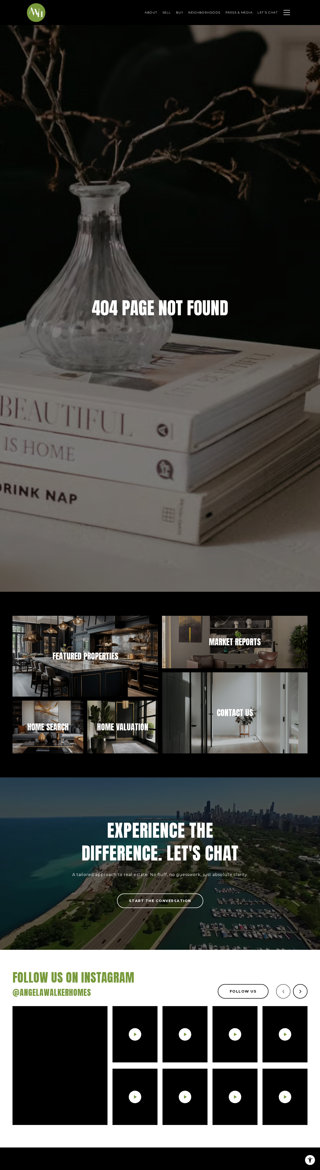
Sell (166, 12)
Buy (180, 12)
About (151, 12)
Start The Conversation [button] (160, 901)
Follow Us (243, 991)
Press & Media (239, 12)
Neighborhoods (204, 12)
